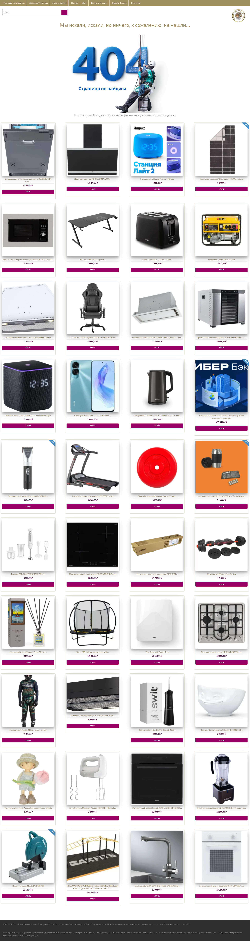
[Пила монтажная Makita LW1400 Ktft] (28, 857)
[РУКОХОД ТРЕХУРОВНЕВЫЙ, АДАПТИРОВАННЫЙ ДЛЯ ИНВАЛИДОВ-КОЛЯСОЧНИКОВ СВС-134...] (93, 857)
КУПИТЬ (28, 192)
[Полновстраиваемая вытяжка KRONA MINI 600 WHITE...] (28, 308)
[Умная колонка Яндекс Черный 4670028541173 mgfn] (28, 386)
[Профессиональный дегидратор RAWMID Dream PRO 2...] (221, 308)
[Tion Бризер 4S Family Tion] (157, 623)
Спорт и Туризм (119, 3)
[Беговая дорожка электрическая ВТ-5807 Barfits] (93, 467)
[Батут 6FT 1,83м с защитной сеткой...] (93, 623)
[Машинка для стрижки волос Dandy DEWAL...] (28, 467)
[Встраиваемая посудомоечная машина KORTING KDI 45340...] (28, 150)
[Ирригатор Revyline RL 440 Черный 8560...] (157, 701)
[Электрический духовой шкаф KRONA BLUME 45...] (221, 857)
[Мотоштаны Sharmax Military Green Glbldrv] (28, 701)
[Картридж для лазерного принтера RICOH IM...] (157, 545)
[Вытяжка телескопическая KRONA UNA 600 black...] (93, 693)
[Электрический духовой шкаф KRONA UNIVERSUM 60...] (157, 779)
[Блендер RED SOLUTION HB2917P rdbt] (28, 545)
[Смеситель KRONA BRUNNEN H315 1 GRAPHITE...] (157, 857)
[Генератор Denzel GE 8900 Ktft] (221, 230)
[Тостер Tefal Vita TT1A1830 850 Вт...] (157, 230)
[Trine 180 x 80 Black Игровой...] (93, 230)
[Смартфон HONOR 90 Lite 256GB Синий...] (93, 386)
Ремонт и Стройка (99, 3)
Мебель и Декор (59, 3)
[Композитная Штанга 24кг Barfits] (221, 545)
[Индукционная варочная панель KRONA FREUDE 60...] (93, 545)
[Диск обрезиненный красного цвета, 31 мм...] (157, 467)
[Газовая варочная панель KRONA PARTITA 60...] (221, 623)
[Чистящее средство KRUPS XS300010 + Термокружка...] (221, 467)
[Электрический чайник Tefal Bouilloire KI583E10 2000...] (157, 386)
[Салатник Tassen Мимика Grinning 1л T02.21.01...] (221, 701)
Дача (84, 3)
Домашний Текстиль (38, 3)
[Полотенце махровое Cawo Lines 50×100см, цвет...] (221, 150)
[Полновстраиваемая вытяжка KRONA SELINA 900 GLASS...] (157, 308)
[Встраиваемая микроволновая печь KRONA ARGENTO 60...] (28, 230)
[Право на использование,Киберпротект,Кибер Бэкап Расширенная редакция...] (221, 386)
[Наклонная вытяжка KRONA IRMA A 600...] (93, 150)
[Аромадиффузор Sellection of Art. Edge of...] (28, 623)
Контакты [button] (135, 3)
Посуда (74, 3)
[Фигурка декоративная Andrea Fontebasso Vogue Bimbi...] (28, 779)
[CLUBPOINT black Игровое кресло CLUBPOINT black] (93, 308)
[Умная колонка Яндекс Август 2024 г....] (157, 150)
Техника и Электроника (14, 3)
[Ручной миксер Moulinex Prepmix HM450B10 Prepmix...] (93, 779)
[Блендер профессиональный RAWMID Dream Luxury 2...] (221, 779)
